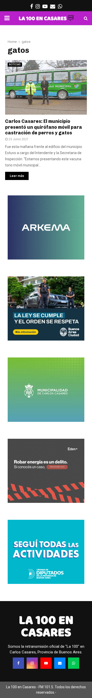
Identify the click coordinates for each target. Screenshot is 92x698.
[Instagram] (32, 663)
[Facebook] (18, 663)
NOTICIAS (15, 64)
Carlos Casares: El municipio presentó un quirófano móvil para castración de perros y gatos (43, 127)
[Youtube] (46, 663)
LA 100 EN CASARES (46, 626)
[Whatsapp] (73, 663)
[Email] (59, 663)
